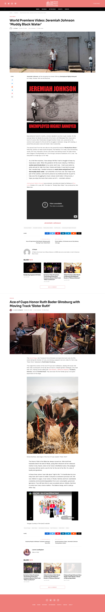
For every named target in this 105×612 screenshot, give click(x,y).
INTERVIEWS (52, 9)
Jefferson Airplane (63, 369)
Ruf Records (57, 227)
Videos (12, 298)
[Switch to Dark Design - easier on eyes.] (98, 9)
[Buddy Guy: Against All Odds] (32, 268)
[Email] (12, 97)
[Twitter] (12, 83)
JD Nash (16, 28)
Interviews (52, 604)
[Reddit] (12, 87)
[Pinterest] (12, 93)
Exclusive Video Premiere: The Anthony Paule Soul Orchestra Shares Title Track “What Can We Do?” (52, 277)
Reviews (44, 604)
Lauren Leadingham (18, 310)
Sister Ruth (61, 528)
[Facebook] (12, 80)
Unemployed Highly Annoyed (35, 183)
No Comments (32, 28)
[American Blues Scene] (52, 3)
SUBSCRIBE (96, 3)
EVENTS (60, 9)
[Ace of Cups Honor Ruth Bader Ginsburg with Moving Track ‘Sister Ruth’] (52, 333)
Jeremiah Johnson (52, 223)
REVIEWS (44, 9)
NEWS (37, 9)
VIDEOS (67, 9)
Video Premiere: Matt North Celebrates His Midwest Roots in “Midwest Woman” (72, 276)
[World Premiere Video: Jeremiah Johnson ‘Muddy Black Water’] (52, 52)
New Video (34, 528)
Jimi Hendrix (52, 369)
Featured (13, 16)
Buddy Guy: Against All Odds (32, 275)
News (38, 604)
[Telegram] (12, 90)
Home (34, 604)
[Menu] (5, 9)
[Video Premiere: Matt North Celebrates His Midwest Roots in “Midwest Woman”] (72, 268)
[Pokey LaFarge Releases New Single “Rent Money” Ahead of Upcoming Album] (72, 568)
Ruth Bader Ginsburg (44, 528)
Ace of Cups (33, 358)
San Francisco (53, 528)
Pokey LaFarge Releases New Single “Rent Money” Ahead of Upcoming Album (72, 576)
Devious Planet (27, 227)
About (71, 604)
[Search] (100, 9)
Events (59, 604)
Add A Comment (52, 287)
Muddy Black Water (48, 227)
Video (67, 528)
